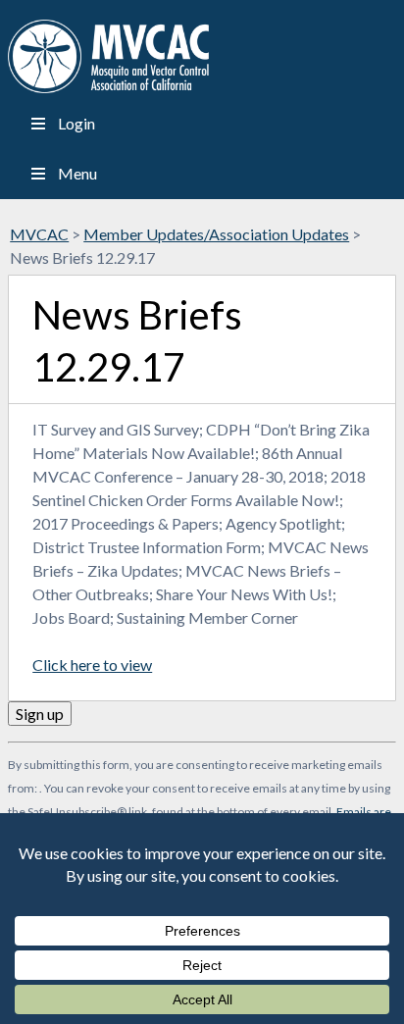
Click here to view (92, 664)
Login (76, 123)
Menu (77, 173)
